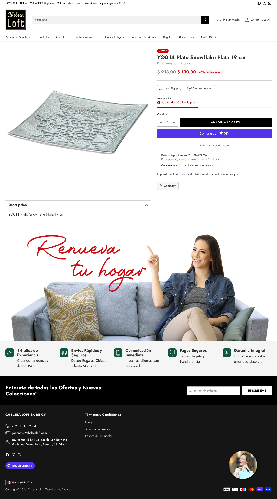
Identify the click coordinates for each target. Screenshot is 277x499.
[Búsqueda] (205, 20)
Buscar (89, 422)
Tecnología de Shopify (57, 489)
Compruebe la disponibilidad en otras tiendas (187, 165)
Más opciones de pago (214, 145)
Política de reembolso (99, 436)
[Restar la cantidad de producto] (160, 122)
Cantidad (163, 114)
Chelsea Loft (170, 63)
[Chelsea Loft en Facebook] (259, 3)
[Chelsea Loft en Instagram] (264, 3)
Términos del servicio (98, 429)
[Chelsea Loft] (15, 19)
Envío (183, 174)
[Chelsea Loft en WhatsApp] (270, 3)
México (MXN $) (20, 482)
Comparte (170, 185)
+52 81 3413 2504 (23, 426)
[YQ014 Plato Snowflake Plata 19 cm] (78, 121)
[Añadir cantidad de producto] (174, 122)
